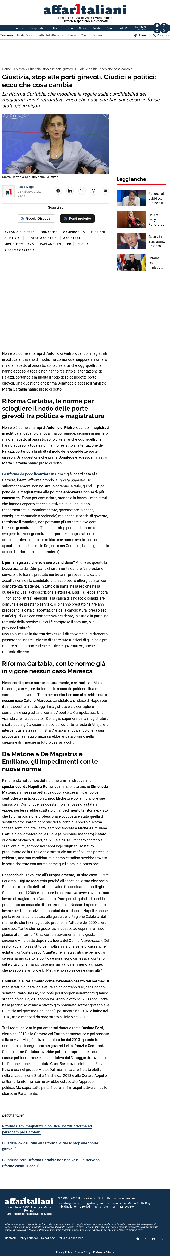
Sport (110, 28)
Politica (54, 28)
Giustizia (12, 238)
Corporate (37, 28)
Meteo (143, 35)
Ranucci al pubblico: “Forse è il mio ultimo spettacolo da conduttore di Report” (156, 198)
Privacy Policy (64, 1252)
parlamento (50, 244)
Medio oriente (26, 35)
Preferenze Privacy (103, 1252)
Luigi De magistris (41, 238)
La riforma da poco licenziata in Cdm (33, 474)
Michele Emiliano (19, 244)
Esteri (69, 28)
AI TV (123, 28)
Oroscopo (163, 35)
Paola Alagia (26, 187)
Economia (17, 28)
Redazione (48, 1238)
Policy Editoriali (28, 1238)
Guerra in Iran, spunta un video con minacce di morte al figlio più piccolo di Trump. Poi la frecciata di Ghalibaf (157, 241)
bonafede (49, 232)
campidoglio (74, 232)
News (82, 28)
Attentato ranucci (51, 35)
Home (6, 69)
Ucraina (72, 35)
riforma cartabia (19, 250)
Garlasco (98, 35)
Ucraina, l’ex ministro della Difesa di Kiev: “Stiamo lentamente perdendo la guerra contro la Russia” (157, 263)
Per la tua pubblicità (70, 1238)
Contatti (10, 1238)
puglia (83, 244)
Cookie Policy (82, 1252)
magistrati (72, 238)
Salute (96, 28)
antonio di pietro (19, 232)
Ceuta (85, 35)
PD (69, 244)
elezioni (98, 232)
